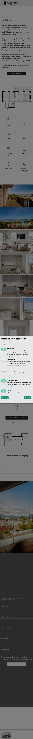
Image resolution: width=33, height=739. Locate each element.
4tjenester (10, 386)
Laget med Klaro (27, 401)
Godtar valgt (5, 398)
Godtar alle (28, 398)
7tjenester (10, 356)
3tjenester (10, 377)
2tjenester (10, 367)
